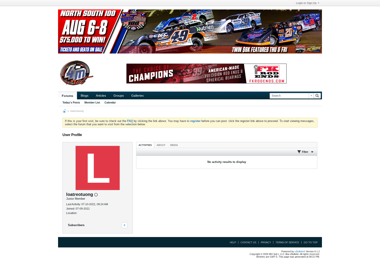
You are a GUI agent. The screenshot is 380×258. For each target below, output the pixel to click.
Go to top (311, 242)
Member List (92, 102)
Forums (67, 96)
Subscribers (76, 225)
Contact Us (248, 242)
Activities (145, 145)
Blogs (84, 95)
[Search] (317, 96)
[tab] (145, 145)
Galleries (137, 95)
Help (233, 242)
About (161, 145)
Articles (101, 95)
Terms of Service (287, 242)
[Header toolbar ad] (206, 73)
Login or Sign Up (306, 3)
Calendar (110, 102)
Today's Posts (71, 102)
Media (174, 145)
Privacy (266, 242)
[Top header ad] (190, 31)
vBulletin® (300, 251)
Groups (118, 95)
